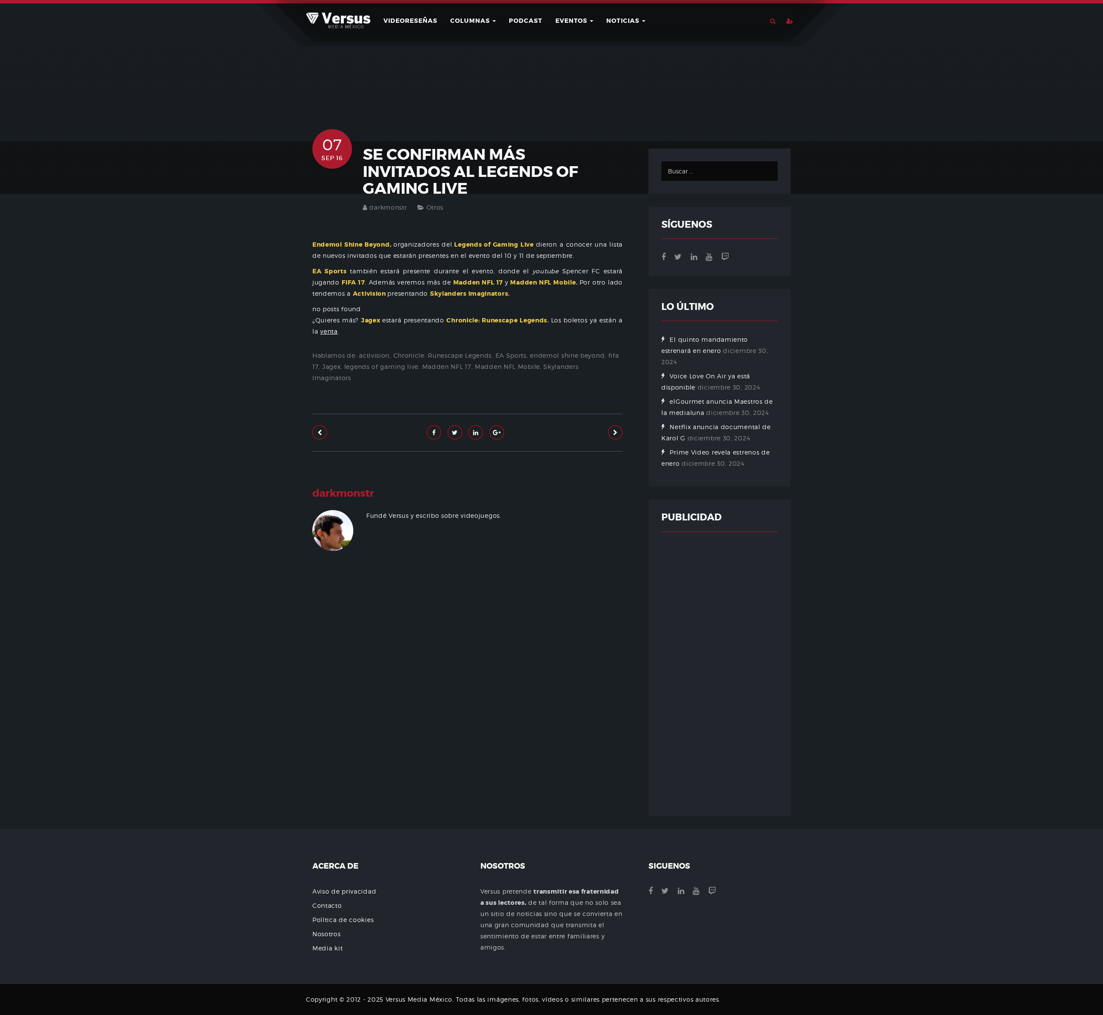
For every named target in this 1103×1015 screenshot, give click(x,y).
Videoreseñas (410, 21)
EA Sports (511, 355)
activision (374, 355)
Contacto (327, 905)
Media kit (327, 948)
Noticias (623, 21)
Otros (435, 207)
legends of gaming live (381, 366)
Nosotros (326, 934)
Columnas (471, 21)
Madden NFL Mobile (507, 366)
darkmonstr (388, 207)
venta (329, 331)
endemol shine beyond (567, 355)
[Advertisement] (467, 664)
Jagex (331, 366)
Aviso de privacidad (344, 891)
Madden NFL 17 (446, 366)
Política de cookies (343, 919)
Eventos (572, 21)
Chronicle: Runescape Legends (442, 355)
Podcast (525, 21)
